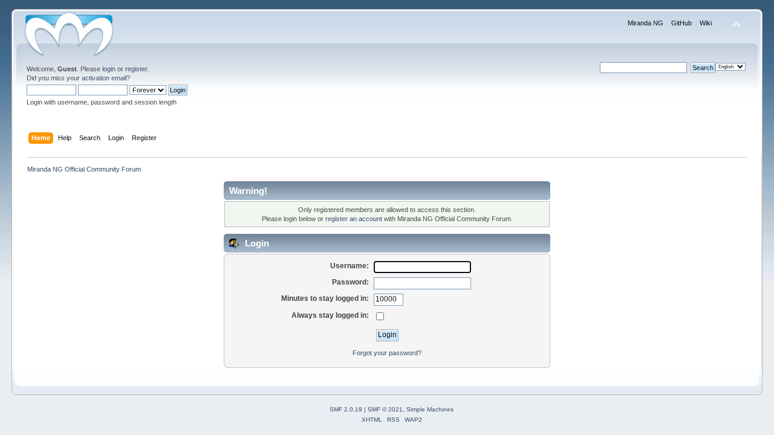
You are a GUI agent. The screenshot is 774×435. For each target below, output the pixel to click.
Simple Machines (430, 409)
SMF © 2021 (385, 409)
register (136, 68)
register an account (353, 218)
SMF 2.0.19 (346, 409)
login (108, 68)
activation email (104, 78)
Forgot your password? (387, 352)
